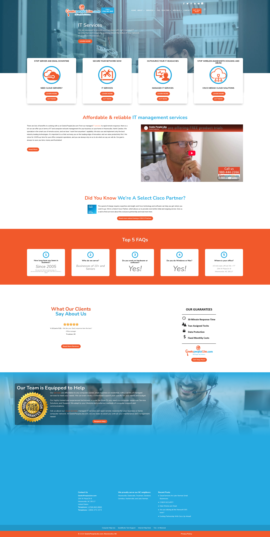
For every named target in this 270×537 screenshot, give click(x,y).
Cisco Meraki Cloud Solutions (218, 88)
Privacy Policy (186, 534)
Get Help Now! (199, 360)
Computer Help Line (108, 528)
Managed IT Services (101, 26)
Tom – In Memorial (160, 528)
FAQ (158, 10)
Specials (176, 10)
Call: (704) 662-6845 (107, 10)
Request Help (100, 421)
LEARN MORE (85, 40)
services (57, 392)
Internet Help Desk (144, 528)
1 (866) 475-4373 (95, 510)
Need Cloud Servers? (51, 88)
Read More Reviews (71, 346)
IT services (97, 126)
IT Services (107, 88)
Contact (187, 10)
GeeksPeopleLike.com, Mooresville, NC (101, 534)
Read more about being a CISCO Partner (135, 218)
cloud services (71, 411)
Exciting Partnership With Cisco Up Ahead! (175, 516)
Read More (33, 149)
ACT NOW (51, 99)
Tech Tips (165, 10)
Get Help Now (196, 11)
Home (133, 10)
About (140, 10)
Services (149, 10)
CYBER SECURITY (166, 502)
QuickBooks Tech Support (126, 528)
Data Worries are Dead (168, 506)
